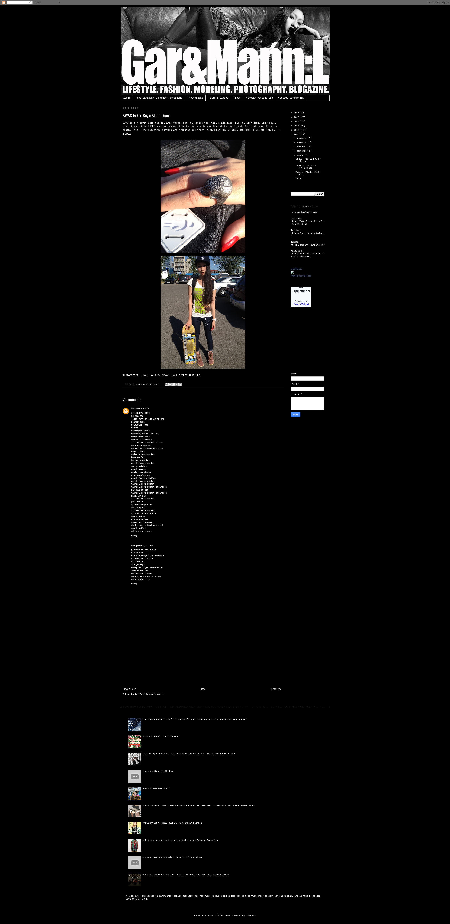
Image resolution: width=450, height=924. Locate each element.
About (126, 97)
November (302, 142)
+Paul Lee (147, 375)
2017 (297, 113)
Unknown (135, 409)
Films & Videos (218, 97)
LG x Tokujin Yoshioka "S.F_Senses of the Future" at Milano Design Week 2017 (189, 754)
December (302, 138)
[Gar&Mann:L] (292, 273)
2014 (297, 126)
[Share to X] (173, 384)
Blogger (250, 915)
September (303, 151)
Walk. (299, 179)
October (301, 147)
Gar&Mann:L (296, 269)
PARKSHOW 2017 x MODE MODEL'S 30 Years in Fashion (172, 823)
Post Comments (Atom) (152, 694)
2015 (297, 121)
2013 (297, 130)
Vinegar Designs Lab (259, 97)
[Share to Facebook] (176, 384)
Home (203, 689)
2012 (297, 134)
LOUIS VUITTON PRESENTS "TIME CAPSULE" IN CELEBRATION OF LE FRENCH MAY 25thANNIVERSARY (195, 719)
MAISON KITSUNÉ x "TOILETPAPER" (161, 736)
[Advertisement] (203, 662)
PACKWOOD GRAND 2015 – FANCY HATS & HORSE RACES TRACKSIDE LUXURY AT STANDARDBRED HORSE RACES (199, 806)
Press (237, 97)
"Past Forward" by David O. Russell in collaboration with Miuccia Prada (186, 875)
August (301, 155)
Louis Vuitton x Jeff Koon (158, 771)
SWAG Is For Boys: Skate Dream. (306, 166)
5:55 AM (145, 409)
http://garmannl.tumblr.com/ (307, 245)
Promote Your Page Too (301, 276)
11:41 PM (148, 545)
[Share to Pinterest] (180, 384)
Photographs (195, 97)
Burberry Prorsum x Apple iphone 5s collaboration (172, 857)
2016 (297, 117)
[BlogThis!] (170, 384)
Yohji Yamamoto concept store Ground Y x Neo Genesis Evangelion (181, 840)
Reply (134, 536)
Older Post (276, 689)
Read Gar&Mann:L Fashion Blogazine (159, 97)
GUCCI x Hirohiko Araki (156, 788)
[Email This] (166, 384)
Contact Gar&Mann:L (291, 97)
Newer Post (130, 689)
